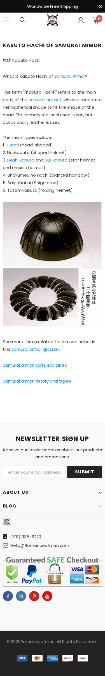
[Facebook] (8, 596)
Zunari (12, 145)
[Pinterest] (34, 596)
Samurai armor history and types (37, 381)
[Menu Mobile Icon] (6, 20)
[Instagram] (21, 596)
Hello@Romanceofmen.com (39, 545)
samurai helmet (45, 100)
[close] (100, 7)
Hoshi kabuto (20, 160)
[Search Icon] (22, 20)
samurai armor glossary (35, 349)
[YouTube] (47, 596)
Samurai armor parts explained (35, 365)
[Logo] (53, 20)
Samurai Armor (69, 76)
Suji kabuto (56, 160)
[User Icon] (81, 20)
